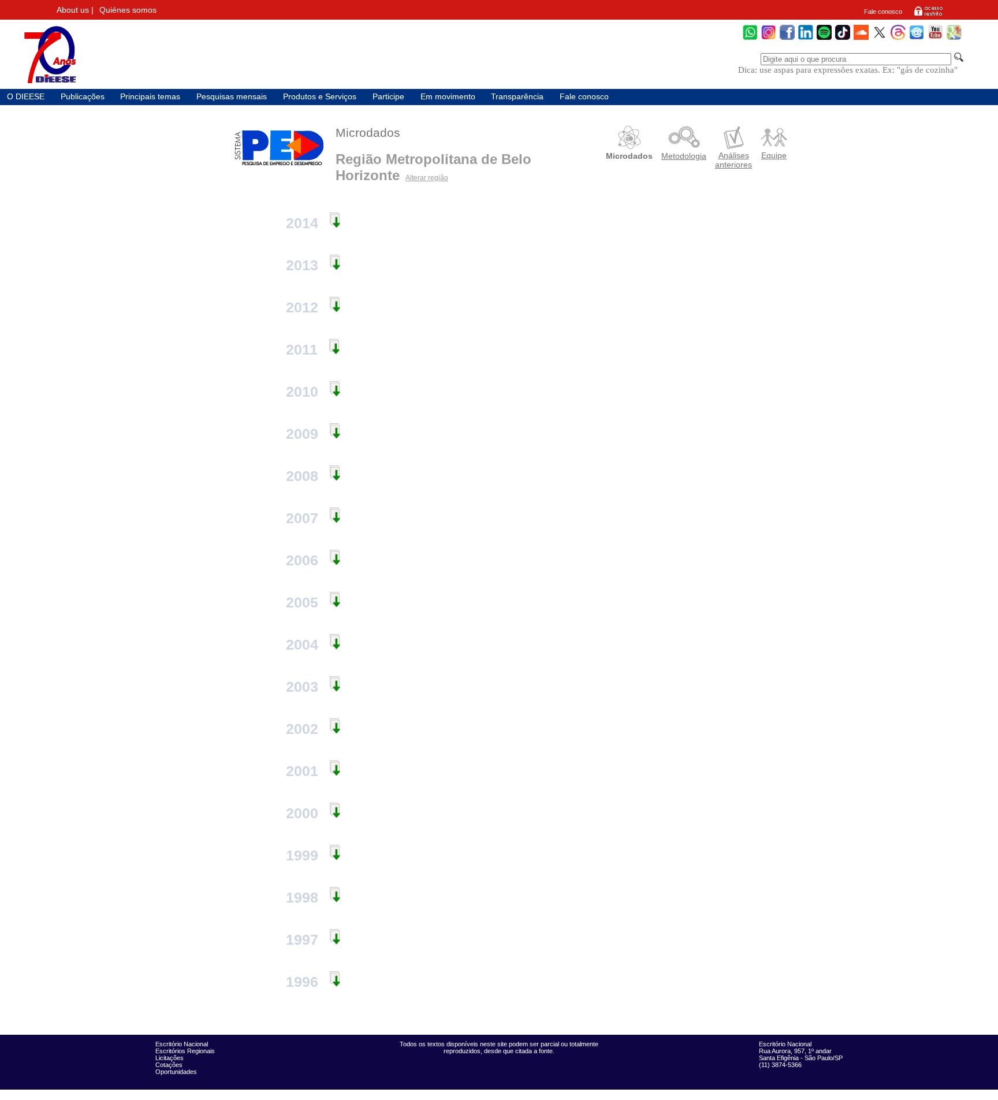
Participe (388, 96)
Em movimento (447, 96)
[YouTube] (935, 38)
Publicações (83, 96)
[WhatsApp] (750, 38)
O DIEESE (25, 96)
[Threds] (898, 38)
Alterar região (426, 178)
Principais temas (150, 96)
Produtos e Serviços (319, 96)
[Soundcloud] (861, 38)
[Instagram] (768, 38)
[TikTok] (842, 38)
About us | (75, 10)
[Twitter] (879, 38)
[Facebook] (787, 38)
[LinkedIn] (805, 38)
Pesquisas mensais (231, 96)
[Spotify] (824, 38)
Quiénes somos (128, 10)
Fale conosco (883, 11)
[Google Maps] (954, 38)
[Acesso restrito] (928, 15)
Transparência (517, 96)
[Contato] (916, 38)
